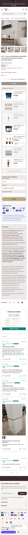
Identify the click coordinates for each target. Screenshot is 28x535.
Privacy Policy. (4, 498)
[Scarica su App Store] (17, 1)
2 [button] (13, 472)
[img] (5, 341)
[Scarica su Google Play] (11, 1)
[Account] (23, 9)
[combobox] (14, 13)
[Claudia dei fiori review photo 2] (3, 437)
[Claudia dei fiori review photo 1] (14, 419)
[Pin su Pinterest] (18, 302)
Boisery (7, 18)
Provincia (4, 185)
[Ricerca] (25, 14)
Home (2, 18)
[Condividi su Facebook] (10, 302)
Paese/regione (5, 178)
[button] (8, 318)
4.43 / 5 (17, 314)
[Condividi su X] (14, 302)
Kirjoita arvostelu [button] (14, 328)
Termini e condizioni (17, 497)
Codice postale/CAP (7, 191)
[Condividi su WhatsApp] (22, 302)
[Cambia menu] (2, 9)
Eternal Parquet (8, 527)
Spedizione (9, 68)
